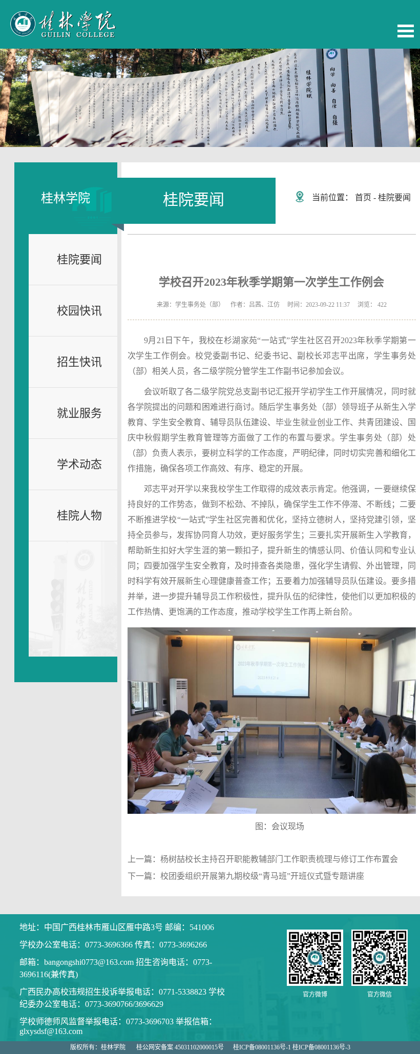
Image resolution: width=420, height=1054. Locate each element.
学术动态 (79, 464)
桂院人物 (79, 515)
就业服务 (79, 413)
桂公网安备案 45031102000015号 (180, 1047)
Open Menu (405, 31)
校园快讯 (79, 310)
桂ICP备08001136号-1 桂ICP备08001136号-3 (291, 1047)
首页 (363, 197)
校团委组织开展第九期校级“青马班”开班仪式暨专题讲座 (262, 876)
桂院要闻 (79, 259)
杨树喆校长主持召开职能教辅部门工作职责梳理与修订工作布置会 (279, 859)
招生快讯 (79, 361)
